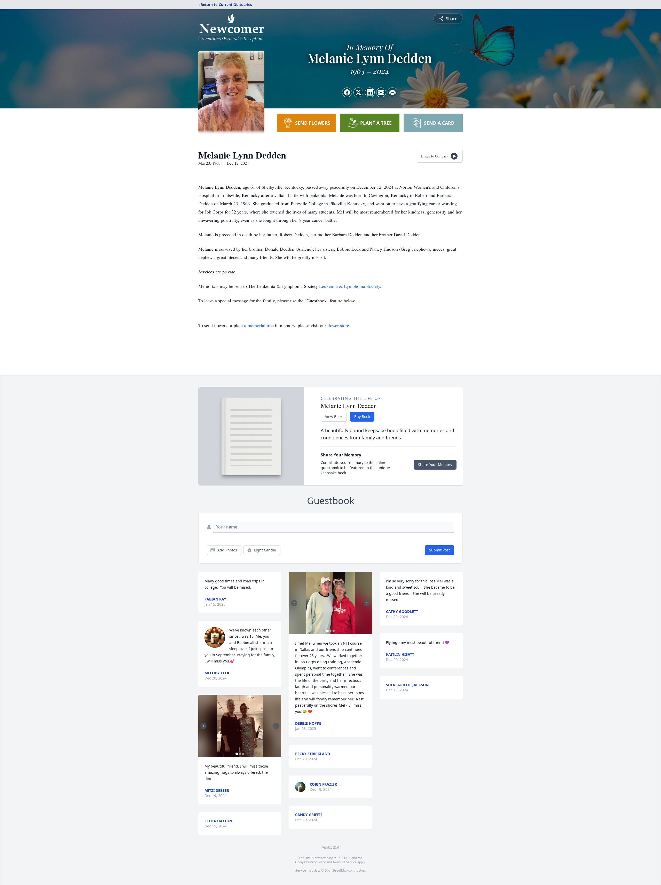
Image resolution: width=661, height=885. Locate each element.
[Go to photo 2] (240, 754)
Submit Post (439, 550)
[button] (240, 726)
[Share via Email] (381, 92)
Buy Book (362, 416)
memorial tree (261, 325)
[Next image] (276, 726)
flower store (338, 325)
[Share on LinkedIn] (369, 92)
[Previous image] (203, 726)
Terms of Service (345, 862)
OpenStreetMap (336, 870)
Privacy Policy (316, 862)
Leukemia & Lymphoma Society (349, 286)
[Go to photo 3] (243, 754)
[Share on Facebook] (347, 92)
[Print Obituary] (392, 92)
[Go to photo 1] (236, 754)
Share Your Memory (435, 464)
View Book (333, 416)
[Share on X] (358, 92)
